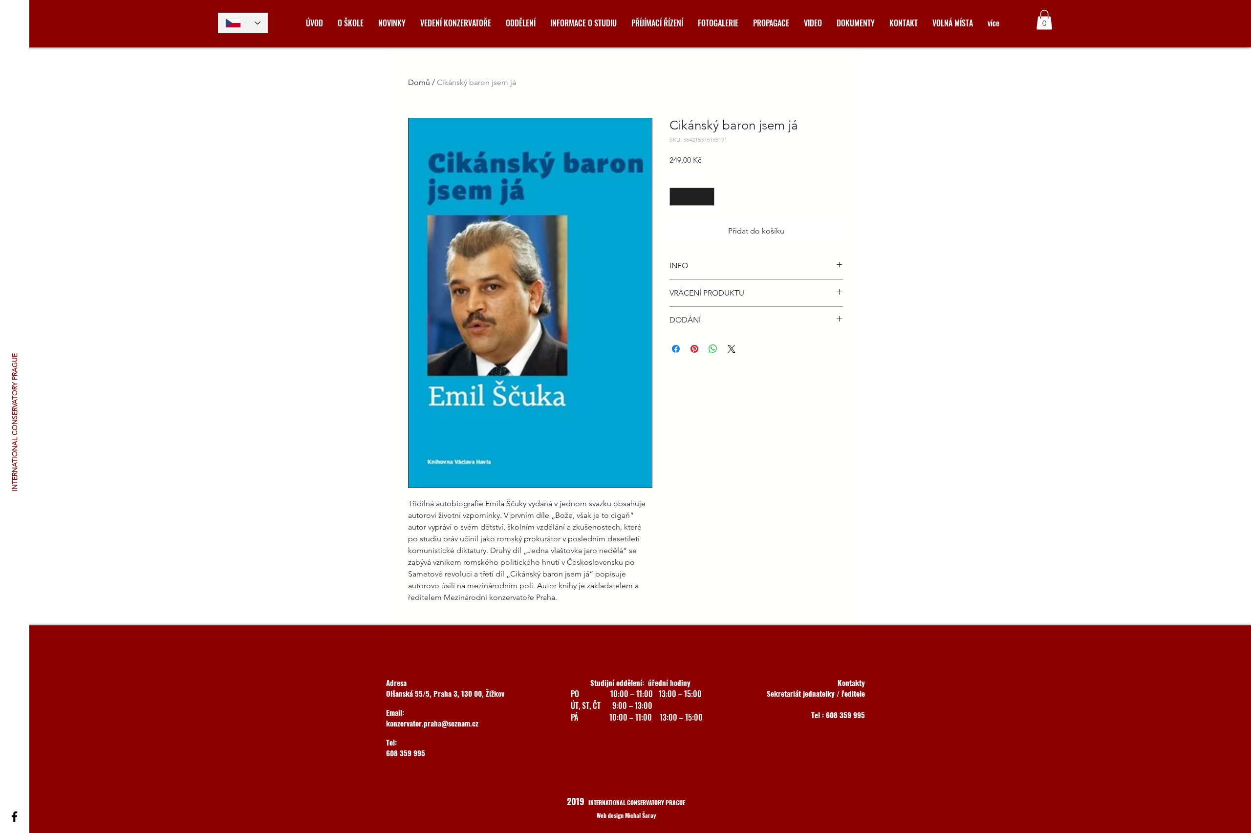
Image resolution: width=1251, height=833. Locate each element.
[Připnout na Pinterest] (694, 349)
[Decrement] (677, 196)
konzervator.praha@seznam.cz (432, 723)
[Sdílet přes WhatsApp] (713, 349)
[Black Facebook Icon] (14, 817)
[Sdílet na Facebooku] (676, 349)
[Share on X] (731, 349)
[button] (1044, 20)
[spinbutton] (692, 196)
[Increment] (707, 196)
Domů (419, 82)
